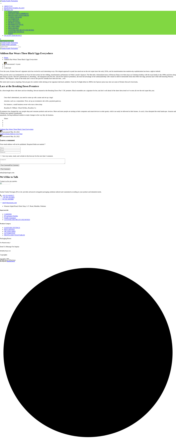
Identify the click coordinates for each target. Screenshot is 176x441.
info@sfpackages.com (9, 203)
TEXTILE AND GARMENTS (18, 13)
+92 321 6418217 (8, 195)
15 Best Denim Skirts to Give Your (11, 134)
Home (6, 58)
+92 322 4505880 (7, 199)
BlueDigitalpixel (11, 261)
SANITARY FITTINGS (16, 32)
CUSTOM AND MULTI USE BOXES (21, 30)
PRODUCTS (8, 10)
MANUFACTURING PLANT (14, 8)
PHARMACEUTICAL (16, 24)
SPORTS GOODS (14, 23)
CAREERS (8, 214)
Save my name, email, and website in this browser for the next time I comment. (27, 156)
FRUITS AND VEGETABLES (18, 15)
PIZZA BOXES (13, 28)
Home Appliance (13, 12)
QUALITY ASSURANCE (13, 35)
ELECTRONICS (13, 21)
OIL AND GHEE (14, 26)
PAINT (10, 34)
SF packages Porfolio (11, 216)
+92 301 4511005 (7, 197)
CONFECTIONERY (15, 17)
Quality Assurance (10, 218)
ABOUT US (8, 6)
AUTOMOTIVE (13, 19)
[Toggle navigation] (1, 3)
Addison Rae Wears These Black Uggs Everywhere (16, 129)
